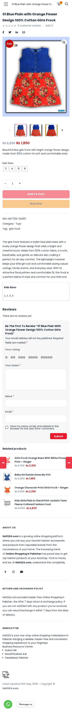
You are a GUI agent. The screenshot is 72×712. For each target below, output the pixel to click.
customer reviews (29, 25)
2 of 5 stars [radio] (14, 357)
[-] (5, 183)
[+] (20, 183)
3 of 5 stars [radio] (23, 357)
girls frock (14, 228)
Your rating (12, 349)
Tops (18, 223)
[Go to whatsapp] (8, 704)
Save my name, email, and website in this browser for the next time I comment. (34, 427)
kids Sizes (8, 163)
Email (9, 411)
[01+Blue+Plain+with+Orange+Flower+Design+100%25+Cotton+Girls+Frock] (10, 32)
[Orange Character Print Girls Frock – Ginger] (7, 489)
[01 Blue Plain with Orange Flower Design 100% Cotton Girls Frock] (3, 32)
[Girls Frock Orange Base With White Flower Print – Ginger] (7, 460)
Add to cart (36, 194)
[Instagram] (13, 572)
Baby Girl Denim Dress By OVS (33, 474)
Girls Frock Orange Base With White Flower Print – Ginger (41, 459)
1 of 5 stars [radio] (7, 357)
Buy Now (36, 204)
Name (9, 396)
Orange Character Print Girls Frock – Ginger (41, 487)
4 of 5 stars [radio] (34, 357)
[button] (64, 42)
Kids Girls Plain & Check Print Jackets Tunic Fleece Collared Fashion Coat (41, 502)
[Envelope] (21, 572)
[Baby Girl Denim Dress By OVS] (7, 477)
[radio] (5, 168)
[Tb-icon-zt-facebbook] (5, 572)
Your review (13, 365)
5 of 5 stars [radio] (48, 357)
